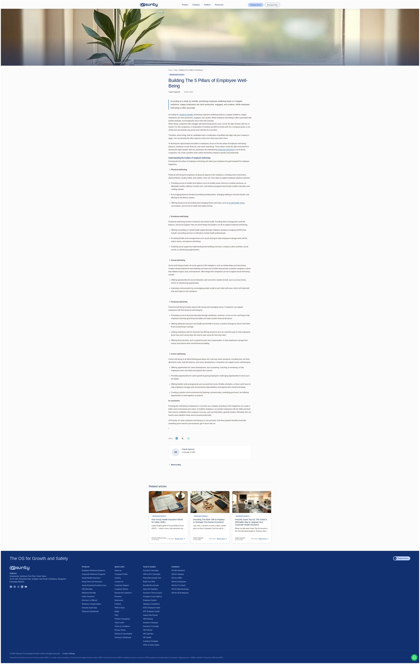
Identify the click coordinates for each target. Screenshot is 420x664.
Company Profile (121, 574)
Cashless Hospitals (150, 641)
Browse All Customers (123, 593)
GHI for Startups (178, 574)
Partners (118, 604)
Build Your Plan (149, 582)
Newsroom (119, 600)
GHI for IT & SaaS (178, 585)
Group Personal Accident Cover (94, 585)
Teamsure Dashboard (90, 611)
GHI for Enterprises (179, 582)
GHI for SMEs (177, 578)
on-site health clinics (237, 203)
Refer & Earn (120, 608)
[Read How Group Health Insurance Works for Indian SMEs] (168, 502)
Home (170, 70)
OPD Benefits (87, 589)
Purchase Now (272, 5)
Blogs (117, 611)
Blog (175, 70)
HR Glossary (148, 619)
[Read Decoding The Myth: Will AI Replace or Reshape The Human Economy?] (210, 502)
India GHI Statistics (150, 589)
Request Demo (255, 5)
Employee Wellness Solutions (93, 570)
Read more (179, 539)
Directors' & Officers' (89, 600)
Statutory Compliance (151, 604)
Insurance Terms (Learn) (152, 593)
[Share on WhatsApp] (188, 438)
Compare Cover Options (152, 596)
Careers (118, 578)
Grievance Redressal (123, 637)
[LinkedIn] (22, 586)
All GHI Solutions (178, 570)
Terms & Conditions (122, 626)
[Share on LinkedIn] (176, 438)
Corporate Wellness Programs (93, 574)
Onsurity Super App (89, 608)
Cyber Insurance (88, 596)
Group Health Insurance (91, 578)
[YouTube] (25, 586)
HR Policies (147, 630)
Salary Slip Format (150, 615)
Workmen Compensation (91, 604)
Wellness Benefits (89, 593)
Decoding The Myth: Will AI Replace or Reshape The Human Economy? (209, 520)
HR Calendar (148, 634)
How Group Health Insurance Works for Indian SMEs (167, 520)
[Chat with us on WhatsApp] (414, 657)
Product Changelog (122, 619)
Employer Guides (150, 600)
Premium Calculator (150, 570)
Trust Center (119, 623)
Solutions (196, 5)
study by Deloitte (186, 115)
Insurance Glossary (150, 623)
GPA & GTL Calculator (151, 574)
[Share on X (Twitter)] (182, 438)
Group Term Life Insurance (92, 582)
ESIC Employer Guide (151, 608)
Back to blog (176, 465)
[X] (18, 586)
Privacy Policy (120, 630)
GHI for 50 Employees (180, 593)
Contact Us (119, 582)
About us (118, 570)
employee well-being (226, 150)
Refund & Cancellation (123, 634)
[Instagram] (14, 586)
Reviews (118, 596)
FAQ (116, 615)
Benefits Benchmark (151, 585)
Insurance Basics (177, 75)
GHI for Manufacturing (180, 589)
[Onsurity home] (149, 5)
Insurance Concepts (151, 626)
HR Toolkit (147, 637)
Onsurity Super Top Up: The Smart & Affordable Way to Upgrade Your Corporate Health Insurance (251, 522)
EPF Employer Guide (151, 611)
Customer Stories (121, 589)
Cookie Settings (68, 653)
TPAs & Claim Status (151, 645)
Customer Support (122, 585)
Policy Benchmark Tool (152, 578)
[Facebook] (11, 586)
